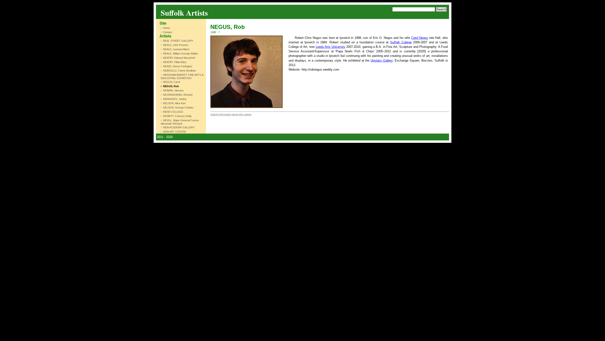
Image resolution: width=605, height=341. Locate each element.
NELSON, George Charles (178, 107)
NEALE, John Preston (175, 45)
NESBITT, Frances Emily (177, 116)
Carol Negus (419, 38)
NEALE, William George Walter (180, 53)
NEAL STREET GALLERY (178, 40)
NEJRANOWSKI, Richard (177, 94)
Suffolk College (401, 42)
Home (166, 28)
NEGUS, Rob (171, 86)
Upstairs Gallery (382, 60)
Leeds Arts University (330, 47)
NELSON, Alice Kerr (174, 103)
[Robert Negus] (246, 72)
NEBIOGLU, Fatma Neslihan (179, 70)
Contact (167, 32)
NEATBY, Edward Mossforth (179, 57)
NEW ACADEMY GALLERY (178, 127)
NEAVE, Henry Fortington (177, 66)
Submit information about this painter (231, 114)
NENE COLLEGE (173, 111)
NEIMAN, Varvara (173, 90)
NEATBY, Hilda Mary (174, 62)
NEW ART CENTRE (174, 131)
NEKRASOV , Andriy (174, 99)
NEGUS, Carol (171, 82)
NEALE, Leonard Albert (176, 49)
